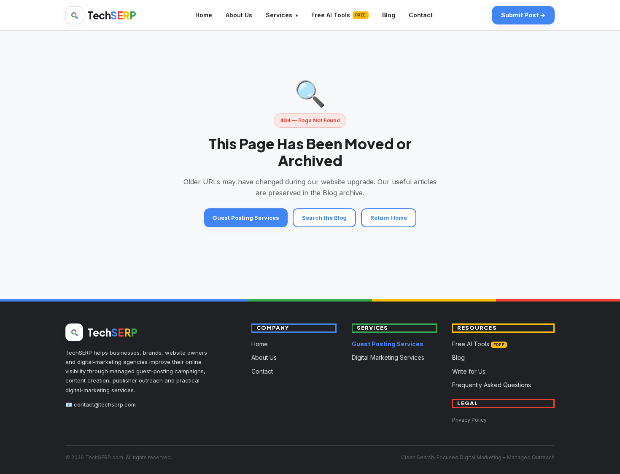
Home (203, 15)
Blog (388, 15)
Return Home (388, 217)
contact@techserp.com (105, 404)
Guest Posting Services (246, 217)
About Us (239, 15)
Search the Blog (324, 217)
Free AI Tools (338, 15)
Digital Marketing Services (388, 357)
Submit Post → (523, 15)
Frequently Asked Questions (491, 384)
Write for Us (468, 371)
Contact (421, 15)
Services (279, 15)
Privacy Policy (469, 420)
